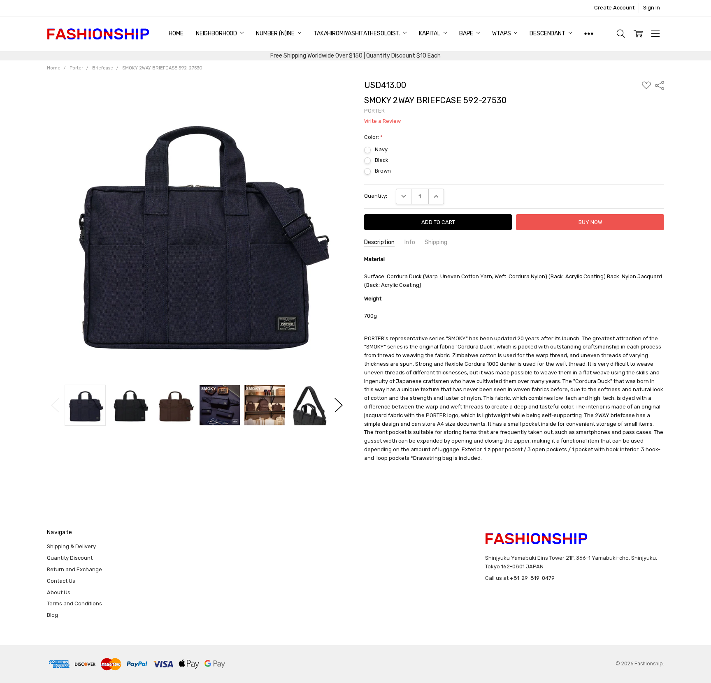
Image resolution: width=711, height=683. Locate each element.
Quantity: (375, 196)
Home (176, 33)
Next (338, 405)
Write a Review (382, 121)
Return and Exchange (74, 569)
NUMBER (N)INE (276, 33)
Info (409, 242)
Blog (52, 615)
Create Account (614, 8)
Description (379, 242)
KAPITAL (430, 33)
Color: (373, 137)
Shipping (436, 242)
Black (381, 160)
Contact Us (61, 581)
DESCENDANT (548, 33)
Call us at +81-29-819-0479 (520, 578)
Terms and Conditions (74, 603)
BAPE (466, 33)
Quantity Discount (70, 558)
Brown (383, 171)
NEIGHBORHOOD (217, 33)
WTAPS (502, 33)
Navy (381, 149)
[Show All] (588, 33)
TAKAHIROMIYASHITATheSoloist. (357, 33)
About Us (58, 592)
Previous (55, 405)
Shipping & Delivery (71, 546)
